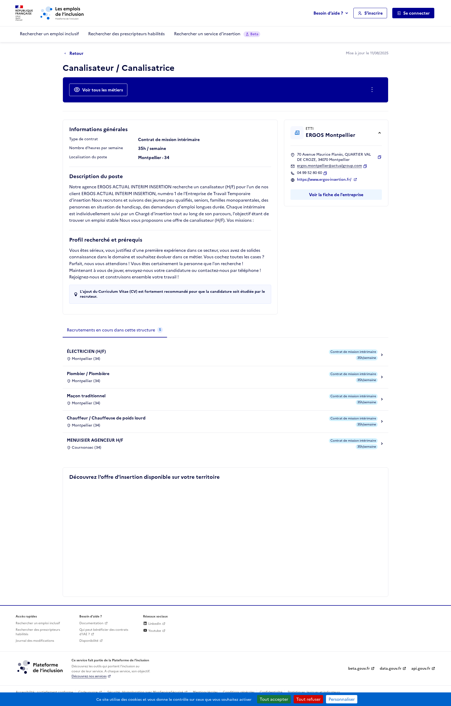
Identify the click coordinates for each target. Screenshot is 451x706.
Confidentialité (271, 692)
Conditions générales (238, 692)
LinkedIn (154, 623)
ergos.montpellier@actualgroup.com (329, 165)
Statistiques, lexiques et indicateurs (314, 692)
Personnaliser (342, 699)
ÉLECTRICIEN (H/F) (86, 351)
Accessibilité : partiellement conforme (44, 692)
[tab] (115, 330)
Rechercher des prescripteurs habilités (126, 34)
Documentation (91, 623)
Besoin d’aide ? (328, 13)
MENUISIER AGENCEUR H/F (95, 440)
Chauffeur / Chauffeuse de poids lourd (106, 418)
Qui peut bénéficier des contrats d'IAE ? (103, 632)
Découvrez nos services (89, 676)
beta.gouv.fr (359, 668)
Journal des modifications (35, 640)
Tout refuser (308, 699)
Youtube (154, 630)
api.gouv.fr (420, 668)
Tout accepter (274, 699)
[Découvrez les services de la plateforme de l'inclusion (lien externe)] (40, 666)
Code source (88, 692)
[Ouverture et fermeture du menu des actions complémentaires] (373, 90)
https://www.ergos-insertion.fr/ (324, 179)
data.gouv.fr (390, 668)
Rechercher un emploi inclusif (49, 34)
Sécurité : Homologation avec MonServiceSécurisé (145, 692)
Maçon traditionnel (86, 396)
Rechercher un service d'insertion (216, 34)
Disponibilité (88, 640)
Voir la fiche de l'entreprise (336, 194)
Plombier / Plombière (88, 373)
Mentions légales (205, 692)
